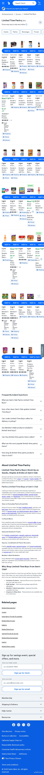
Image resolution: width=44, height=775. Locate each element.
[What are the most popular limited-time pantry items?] (40, 445)
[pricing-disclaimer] (26, 24)
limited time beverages (10, 638)
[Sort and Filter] (40, 22)
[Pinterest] (28, 725)
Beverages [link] (26, 32)
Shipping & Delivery (10, 704)
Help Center (7, 711)
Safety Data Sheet (9, 754)
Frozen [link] (36, 32)
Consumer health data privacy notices (16, 749)
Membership (7, 698)
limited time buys (8, 629)
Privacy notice (20, 731)
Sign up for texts (22, 672)
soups (4, 612)
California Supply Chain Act (12, 740)
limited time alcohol (8, 608)
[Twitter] (23, 725)
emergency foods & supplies (12, 616)
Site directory (7, 731)
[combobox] (24, 3)
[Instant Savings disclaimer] (33, 212)
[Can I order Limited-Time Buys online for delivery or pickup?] (40, 420)
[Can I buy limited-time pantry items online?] (40, 437)
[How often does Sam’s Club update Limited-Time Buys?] (40, 410)
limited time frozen (8, 621)
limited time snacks (8, 646)
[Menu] (3, 3)
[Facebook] (13, 725)
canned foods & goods (10, 634)
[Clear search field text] (30, 3)
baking (4, 625)
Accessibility (24, 736)
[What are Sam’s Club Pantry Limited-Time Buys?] (40, 401)
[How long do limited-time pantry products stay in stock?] (40, 454)
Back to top (38, 772)
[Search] (33, 3)
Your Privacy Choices (13, 758)
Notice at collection (9, 736)
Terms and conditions (10, 764)
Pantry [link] (15, 32)
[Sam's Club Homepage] (9, 3)
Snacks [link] (6, 32)
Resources (6, 717)
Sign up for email (22, 689)
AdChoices (23, 754)
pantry (4, 642)
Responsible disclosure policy (13, 745)
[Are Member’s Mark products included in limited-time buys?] (40, 429)
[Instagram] (18, 725)
